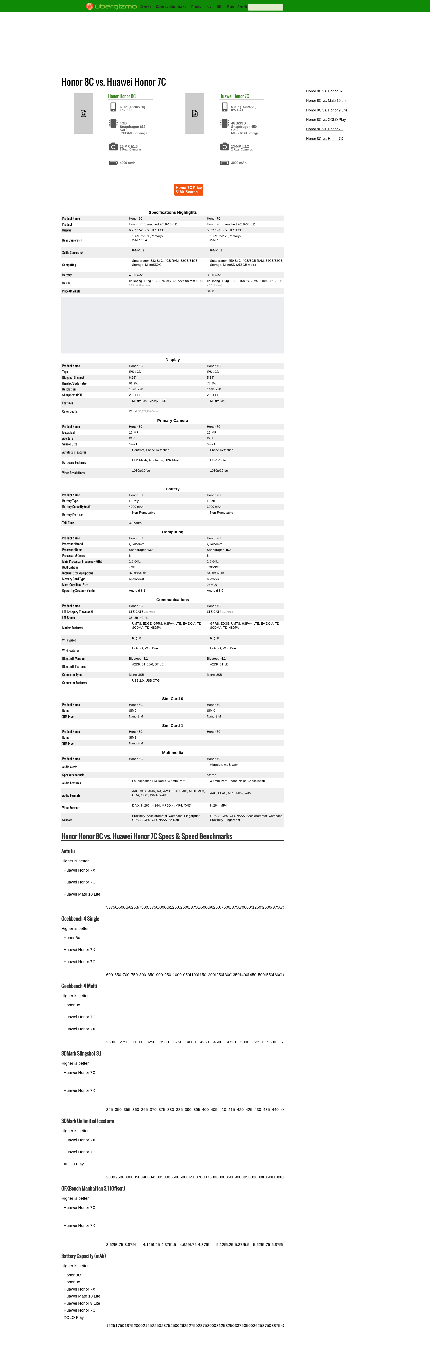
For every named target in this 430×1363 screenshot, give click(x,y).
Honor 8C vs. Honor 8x (324, 91)
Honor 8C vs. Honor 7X (324, 139)
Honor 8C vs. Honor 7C (324, 129)
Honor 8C (128, 96)
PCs (208, 6)
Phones (196, 6)
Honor (113, 96)
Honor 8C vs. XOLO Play (326, 120)
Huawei (225, 96)
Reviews (145, 6)
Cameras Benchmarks (171, 6)
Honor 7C (241, 96)
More (230, 6)
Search (242, 6)
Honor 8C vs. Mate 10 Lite (326, 100)
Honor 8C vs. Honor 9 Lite (326, 110)
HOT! (219, 6)
